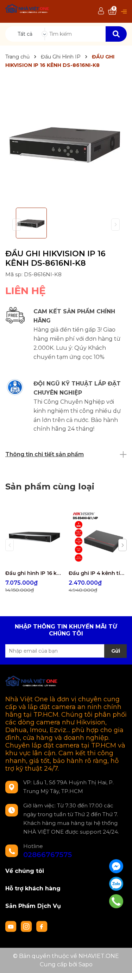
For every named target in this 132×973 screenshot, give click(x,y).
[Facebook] (116, 866)
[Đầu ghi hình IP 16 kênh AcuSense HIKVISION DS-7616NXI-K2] (34, 537)
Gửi (115, 651)
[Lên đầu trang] (119, 960)
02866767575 (47, 854)
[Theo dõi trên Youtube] (11, 926)
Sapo (85, 964)
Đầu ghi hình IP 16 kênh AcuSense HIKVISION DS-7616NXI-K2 (34, 573)
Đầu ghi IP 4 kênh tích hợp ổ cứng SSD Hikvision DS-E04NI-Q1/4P (98, 573)
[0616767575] (116, 901)
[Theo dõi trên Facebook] (42, 926)
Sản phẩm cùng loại (49, 486)
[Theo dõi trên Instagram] (27, 926)
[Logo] (27, 9)
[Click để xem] (66, 142)
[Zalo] (116, 884)
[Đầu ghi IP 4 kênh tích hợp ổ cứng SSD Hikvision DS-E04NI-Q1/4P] (98, 537)
